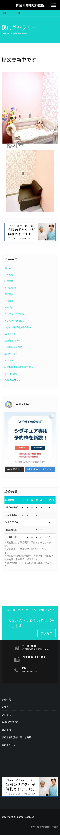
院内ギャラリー (12, 353)
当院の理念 (10, 287)
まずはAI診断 (11, 373)
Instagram (4, 13)
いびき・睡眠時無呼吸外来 (17, 327)
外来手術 (8, 307)
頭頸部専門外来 (12, 340)
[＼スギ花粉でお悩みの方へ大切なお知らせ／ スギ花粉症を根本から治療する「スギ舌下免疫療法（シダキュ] (30, 438)
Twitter (18, 13)
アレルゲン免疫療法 (14, 320)
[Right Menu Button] (53, 5)
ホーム (7, 268)
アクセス (8, 360)
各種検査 (8, 301)
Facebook (12, 13)
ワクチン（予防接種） (15, 314)
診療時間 (8, 281)
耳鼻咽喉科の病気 (13, 347)
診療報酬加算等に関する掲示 (19, 367)
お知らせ (8, 274)
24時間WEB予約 (12, 380)
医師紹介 (8, 294)
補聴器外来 (10, 334)
